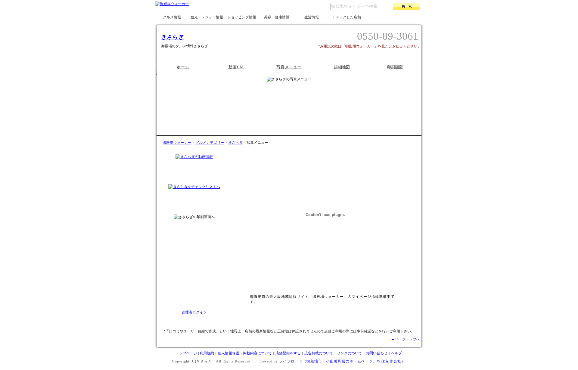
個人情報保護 (228, 353)
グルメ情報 (172, 17)
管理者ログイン (194, 312)
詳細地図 (342, 67)
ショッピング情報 (241, 17)
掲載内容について (257, 353)
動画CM (236, 67)
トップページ (186, 353)
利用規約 (207, 353)
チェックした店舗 (346, 17)
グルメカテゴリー (209, 142)
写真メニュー (289, 67)
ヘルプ (396, 353)
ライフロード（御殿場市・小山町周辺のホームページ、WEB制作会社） (342, 361)
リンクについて (349, 353)
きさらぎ (172, 37)
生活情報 (311, 17)
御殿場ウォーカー (177, 142)
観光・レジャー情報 (207, 17)
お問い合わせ (376, 353)
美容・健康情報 (276, 17)
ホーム (183, 67)
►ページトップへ (405, 339)
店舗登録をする (288, 353)
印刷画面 (395, 67)
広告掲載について (318, 353)
